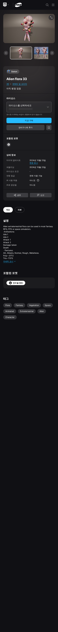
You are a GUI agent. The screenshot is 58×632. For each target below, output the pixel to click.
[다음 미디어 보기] (52, 53)
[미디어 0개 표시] (21, 53)
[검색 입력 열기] (47, 5)
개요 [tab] (8, 210)
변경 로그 (34, 163)
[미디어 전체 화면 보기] (51, 17)
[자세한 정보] (38, 180)
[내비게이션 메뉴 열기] (53, 5)
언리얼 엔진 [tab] (18, 283)
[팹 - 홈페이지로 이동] (18, 5)
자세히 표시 (8, 261)
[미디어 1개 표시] (45, 53)
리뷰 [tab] (20, 210)
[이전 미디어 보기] (6, 53)
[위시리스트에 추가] (49, 127)
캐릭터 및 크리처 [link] (19, 84)
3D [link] (7, 84)
